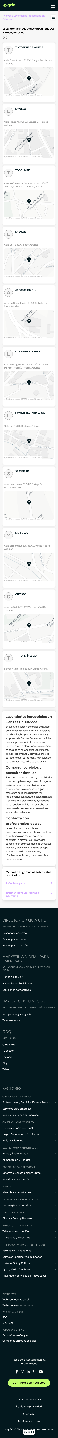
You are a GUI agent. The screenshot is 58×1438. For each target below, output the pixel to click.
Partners (7, 1057)
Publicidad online (13, 1329)
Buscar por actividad (14, 939)
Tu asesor (8, 1050)
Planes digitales (11, 977)
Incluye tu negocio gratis (16, 1014)
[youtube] (40, 1373)
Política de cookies (29, 1421)
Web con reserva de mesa (17, 1305)
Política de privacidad (29, 1406)
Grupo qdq (8, 1044)
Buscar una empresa (14, 933)
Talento (6, 1069)
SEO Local (8, 1323)
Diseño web (9, 1294)
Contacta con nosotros (29, 1383)
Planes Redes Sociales (15, 983)
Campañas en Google (15, 1335)
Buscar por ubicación (15, 945)
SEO (4, 1317)
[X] (34, 1372)
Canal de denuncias (29, 1399)
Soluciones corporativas (16, 990)
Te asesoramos (11, 1020)
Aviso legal (29, 1414)
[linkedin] (28, 1372)
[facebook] (16, 1372)
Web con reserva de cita (16, 1299)
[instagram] (22, 1372)
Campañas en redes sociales (19, 1340)
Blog (5, 1063)
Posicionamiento (12, 1312)
